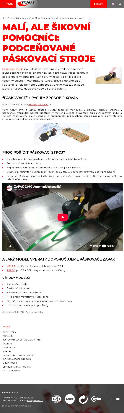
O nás (10, 18)
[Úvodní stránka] (26, 3)
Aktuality (20, 18)
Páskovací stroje (12, 69)
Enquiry (98, 4)
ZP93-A (11, 266)
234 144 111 (28, 397)
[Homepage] (3, 18)
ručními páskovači (38, 104)
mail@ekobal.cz (35, 400)
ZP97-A (11, 270)
